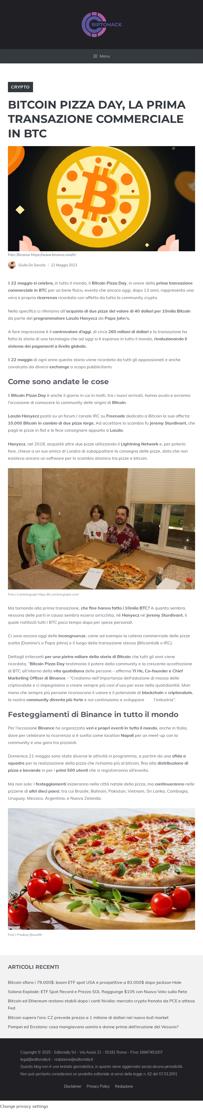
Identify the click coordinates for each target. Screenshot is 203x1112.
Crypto (20, 87)
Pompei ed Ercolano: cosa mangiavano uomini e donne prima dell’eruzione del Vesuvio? (93, 1026)
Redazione (124, 1086)
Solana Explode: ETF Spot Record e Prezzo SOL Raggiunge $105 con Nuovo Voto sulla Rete (97, 991)
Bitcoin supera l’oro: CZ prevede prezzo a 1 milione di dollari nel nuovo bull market (88, 1017)
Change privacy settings (24, 1106)
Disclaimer (72, 1086)
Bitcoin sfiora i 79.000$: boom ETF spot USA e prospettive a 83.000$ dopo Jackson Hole (94, 982)
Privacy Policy (98, 1086)
